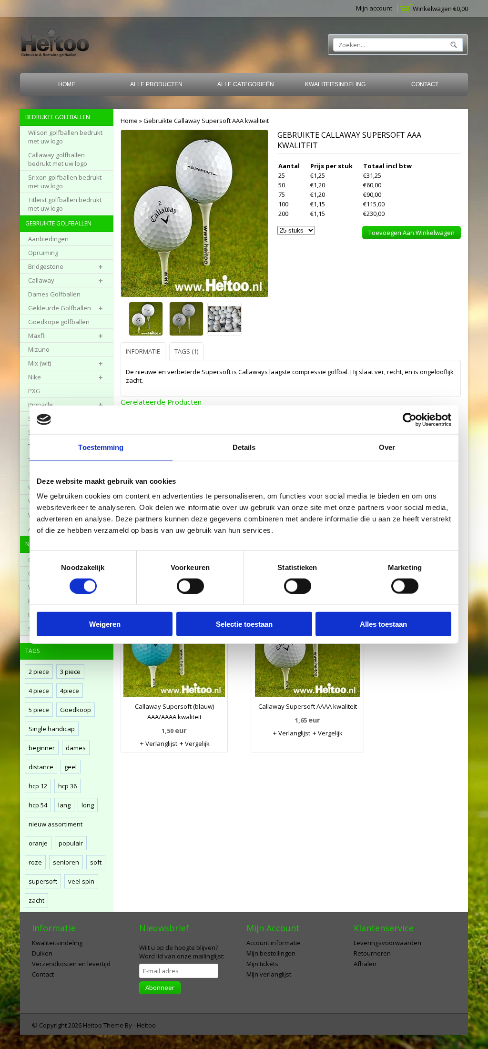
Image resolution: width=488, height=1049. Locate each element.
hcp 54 (38, 805)
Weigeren (105, 624)
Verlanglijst (160, 743)
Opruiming (43, 252)
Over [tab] (387, 447)
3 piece (70, 671)
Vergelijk (196, 743)
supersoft (43, 881)
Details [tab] (244, 447)
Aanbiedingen (48, 238)
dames (76, 747)
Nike (34, 377)
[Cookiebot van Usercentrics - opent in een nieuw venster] (409, 419)
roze (35, 862)
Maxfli (37, 335)
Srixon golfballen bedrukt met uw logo (65, 181)
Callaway (41, 280)
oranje (38, 843)
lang (64, 805)
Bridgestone (45, 266)
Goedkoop (75, 709)
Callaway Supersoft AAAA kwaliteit (307, 706)
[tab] (144, 351)
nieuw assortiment (55, 824)
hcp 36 (67, 786)
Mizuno (39, 349)
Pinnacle (40, 404)
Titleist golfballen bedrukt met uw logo (65, 204)
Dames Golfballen (54, 294)
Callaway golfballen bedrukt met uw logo (57, 159)
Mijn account (374, 8)
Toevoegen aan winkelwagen (411, 232)
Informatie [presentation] (143, 351)
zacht (36, 900)
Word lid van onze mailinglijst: (181, 951)
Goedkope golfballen (59, 321)
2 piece (39, 671)
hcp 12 (38, 786)
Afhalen (365, 963)
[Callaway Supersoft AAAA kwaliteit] (307, 646)
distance (41, 767)
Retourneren (372, 953)
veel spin (81, 881)
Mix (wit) (39, 363)
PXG (34, 391)
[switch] (190, 585)
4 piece (39, 690)
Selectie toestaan (244, 624)
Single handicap (52, 728)
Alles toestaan (383, 624)
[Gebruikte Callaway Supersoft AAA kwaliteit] (146, 320)
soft (96, 862)
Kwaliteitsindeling (335, 84)
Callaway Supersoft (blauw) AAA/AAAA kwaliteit (174, 711)
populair (71, 843)
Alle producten (156, 84)
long (87, 805)
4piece (69, 690)
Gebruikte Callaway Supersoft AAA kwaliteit (206, 120)
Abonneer (159, 987)
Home (66, 84)
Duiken (42, 953)
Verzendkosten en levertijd (71, 963)
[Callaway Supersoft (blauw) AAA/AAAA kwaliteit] (174, 646)
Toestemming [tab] (100, 447)
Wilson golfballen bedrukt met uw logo (65, 136)
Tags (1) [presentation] (186, 351)
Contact (424, 84)
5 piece (39, 709)
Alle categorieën (245, 84)
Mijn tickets (262, 963)
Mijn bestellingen (270, 953)
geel (70, 767)
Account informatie (273, 942)
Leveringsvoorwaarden (387, 942)
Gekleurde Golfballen (59, 308)
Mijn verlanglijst (268, 974)
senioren (66, 862)
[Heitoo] (55, 45)
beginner (42, 747)
